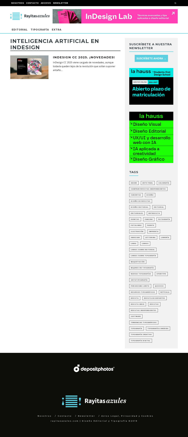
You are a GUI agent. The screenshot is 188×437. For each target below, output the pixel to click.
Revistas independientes (143, 310)
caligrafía (163, 183)
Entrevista (154, 213)
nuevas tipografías (141, 274)
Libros (145, 243)
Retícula (165, 292)
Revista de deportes (154, 298)
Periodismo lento (140, 286)
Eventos (135, 219)
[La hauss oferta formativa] (151, 162)
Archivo (46, 3)
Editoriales (137, 213)
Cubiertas (136, 195)
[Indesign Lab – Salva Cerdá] (115, 11)
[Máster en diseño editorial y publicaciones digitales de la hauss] (151, 103)
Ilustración (137, 231)
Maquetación (138, 262)
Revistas (154, 304)
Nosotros (17, 3)
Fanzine (149, 219)
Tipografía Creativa (141, 334)
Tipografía (40, 29)
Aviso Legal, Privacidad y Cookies (127, 416)
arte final (147, 183)
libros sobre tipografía (143, 256)
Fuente (150, 225)
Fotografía (164, 219)
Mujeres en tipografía (142, 268)
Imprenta (153, 231)
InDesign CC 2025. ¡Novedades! (84, 57)
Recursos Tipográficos (143, 292)
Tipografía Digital (140, 341)
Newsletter (60, 3)
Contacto (32, 3)
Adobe (134, 183)
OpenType (161, 274)
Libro (133, 243)
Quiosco (159, 286)
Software (136, 316)
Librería (165, 237)
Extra (57, 29)
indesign (135, 237)
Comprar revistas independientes (148, 189)
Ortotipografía (139, 280)
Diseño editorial (139, 207)
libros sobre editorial (143, 250)
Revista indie (137, 304)
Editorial (20, 29)
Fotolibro (136, 225)
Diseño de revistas (140, 201)
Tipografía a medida (158, 328)
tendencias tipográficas (144, 322)
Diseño (150, 195)
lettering (150, 237)
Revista (135, 298)
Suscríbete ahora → (151, 58)
